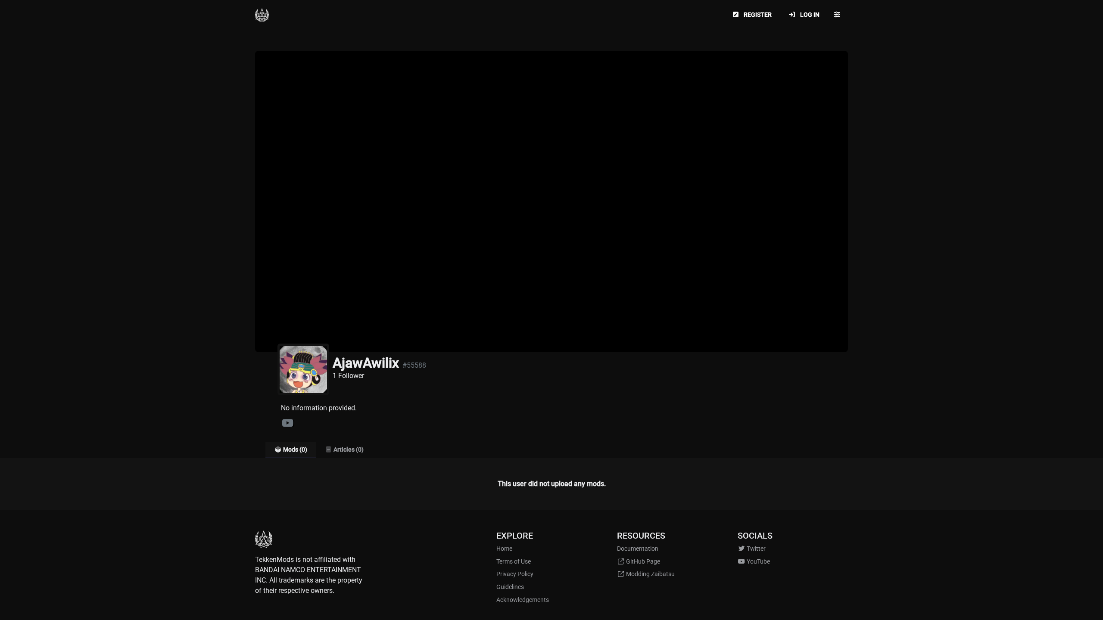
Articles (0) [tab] (348, 449)
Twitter (755, 548)
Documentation (637, 548)
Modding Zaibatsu (650, 574)
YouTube (757, 561)
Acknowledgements (522, 600)
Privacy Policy (514, 574)
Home (504, 548)
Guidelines (510, 587)
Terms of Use (513, 561)
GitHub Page (642, 561)
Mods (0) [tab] (294, 449)
